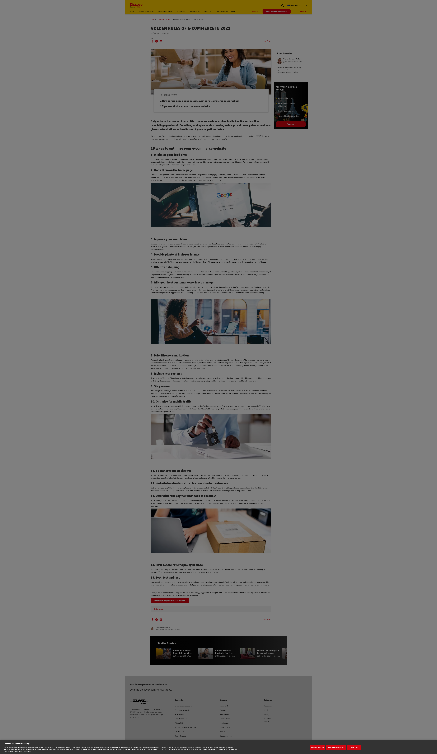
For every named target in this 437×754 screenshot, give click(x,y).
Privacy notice (18, 752)
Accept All (354, 747)
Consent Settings (317, 747)
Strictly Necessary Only (336, 747)
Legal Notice (27, 752)
